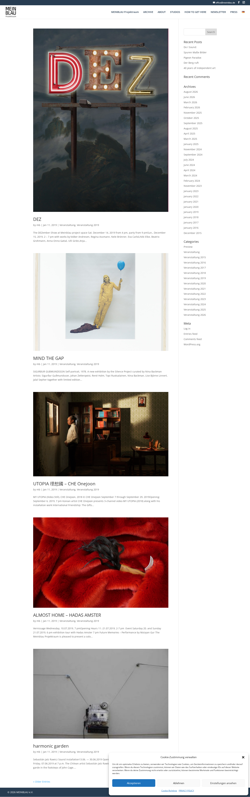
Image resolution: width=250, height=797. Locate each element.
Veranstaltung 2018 (195, 272)
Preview (188, 246)
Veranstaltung (68, 225)
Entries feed (190, 333)
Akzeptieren (134, 783)
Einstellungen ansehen (223, 783)
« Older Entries (41, 781)
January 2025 (191, 144)
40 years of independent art (199, 68)
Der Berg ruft (191, 62)
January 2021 (191, 201)
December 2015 (193, 233)
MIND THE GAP (48, 358)
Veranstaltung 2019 (88, 225)
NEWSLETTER (218, 12)
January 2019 (191, 212)
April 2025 (189, 133)
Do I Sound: (190, 47)
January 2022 (191, 196)
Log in (187, 328)
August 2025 (191, 128)
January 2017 (191, 222)
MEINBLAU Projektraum (125, 12)
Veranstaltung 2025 (195, 309)
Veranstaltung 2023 (195, 299)
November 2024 (193, 149)
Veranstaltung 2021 (195, 288)
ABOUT (162, 12)
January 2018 (191, 217)
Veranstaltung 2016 (195, 262)
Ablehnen (178, 783)
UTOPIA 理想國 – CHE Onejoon (64, 484)
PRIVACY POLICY (186, 790)
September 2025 (193, 123)
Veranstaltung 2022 (195, 293)
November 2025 (193, 112)
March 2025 (190, 138)
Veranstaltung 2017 (195, 267)
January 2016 (191, 227)
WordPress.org (192, 344)
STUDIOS (175, 12)
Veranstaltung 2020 (195, 283)
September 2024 (193, 154)
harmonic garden (51, 746)
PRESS (233, 12)
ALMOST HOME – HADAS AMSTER (67, 615)
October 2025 (191, 118)
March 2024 (190, 175)
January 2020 (191, 206)
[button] (243, 757)
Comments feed (193, 339)
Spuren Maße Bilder (195, 52)
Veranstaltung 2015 (195, 257)
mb (38, 225)
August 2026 (191, 91)
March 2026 (190, 102)
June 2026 (189, 97)
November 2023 (193, 185)
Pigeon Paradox (192, 57)
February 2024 (192, 180)
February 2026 (192, 107)
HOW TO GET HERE (195, 12)
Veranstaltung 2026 (195, 314)
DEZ (37, 219)
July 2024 (189, 159)
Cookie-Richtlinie (169, 790)
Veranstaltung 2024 (195, 304)
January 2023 (191, 191)
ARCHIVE (148, 12)
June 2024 (189, 165)
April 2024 (189, 170)
